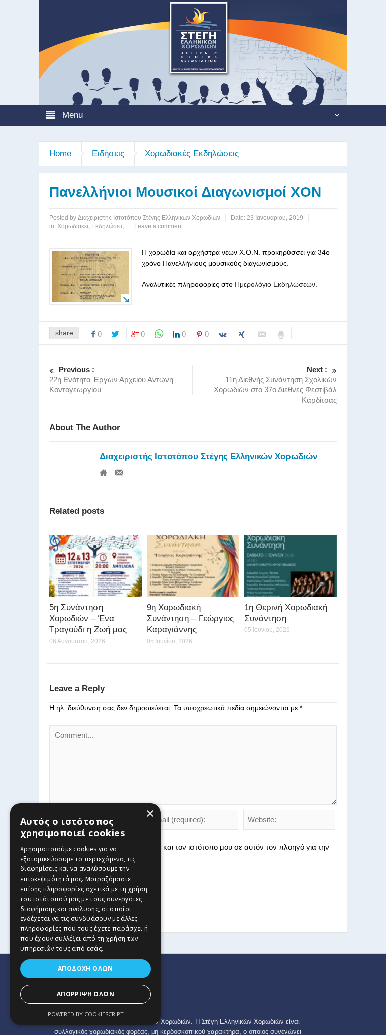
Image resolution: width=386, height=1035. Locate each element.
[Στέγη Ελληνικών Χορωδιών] (193, 52)
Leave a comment (158, 226)
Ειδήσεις (108, 153)
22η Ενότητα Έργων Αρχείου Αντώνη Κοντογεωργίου (111, 379)
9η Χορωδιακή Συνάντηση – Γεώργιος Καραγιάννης (190, 618)
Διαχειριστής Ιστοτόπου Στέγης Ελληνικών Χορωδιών (208, 456)
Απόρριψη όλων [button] (85, 994)
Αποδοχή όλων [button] (85, 968)
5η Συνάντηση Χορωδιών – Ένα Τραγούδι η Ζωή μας (88, 618)
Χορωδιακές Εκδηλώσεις (192, 153)
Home (60, 153)
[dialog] (85, 914)
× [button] (149, 814)
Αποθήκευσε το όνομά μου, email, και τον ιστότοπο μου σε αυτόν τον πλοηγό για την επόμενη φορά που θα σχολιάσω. (189, 852)
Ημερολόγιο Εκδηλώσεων (275, 284)
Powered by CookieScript (86, 1014)
